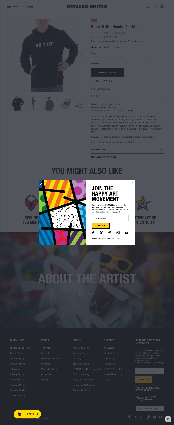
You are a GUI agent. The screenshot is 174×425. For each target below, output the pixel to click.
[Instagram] (118, 233)
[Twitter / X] (101, 233)
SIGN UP (100, 225)
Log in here (115, 238)
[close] (132, 182)
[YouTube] (126, 233)
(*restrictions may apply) (111, 212)
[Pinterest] (109, 233)
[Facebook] (92, 233)
